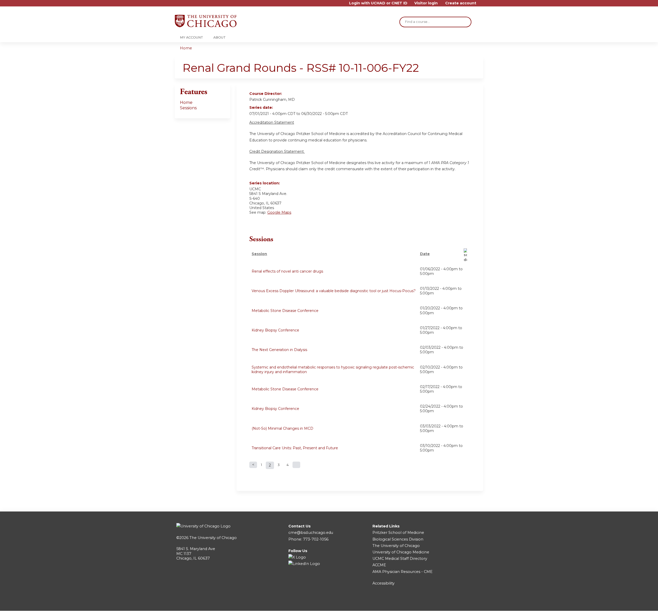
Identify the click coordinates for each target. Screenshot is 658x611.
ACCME (379, 565)
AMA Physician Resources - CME (402, 571)
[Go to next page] (296, 465)
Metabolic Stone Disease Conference (285, 310)
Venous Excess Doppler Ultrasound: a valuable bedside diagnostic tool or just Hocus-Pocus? (334, 291)
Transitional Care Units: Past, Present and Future (295, 448)
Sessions (188, 107)
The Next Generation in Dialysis (279, 349)
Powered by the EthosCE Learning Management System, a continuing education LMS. (465, 602)
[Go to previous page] (253, 465)
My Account (191, 37)
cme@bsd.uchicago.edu (310, 532)
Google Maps (279, 212)
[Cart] (481, 5)
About (219, 37)
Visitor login (426, 3)
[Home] (205, 21)
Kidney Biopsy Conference (275, 330)
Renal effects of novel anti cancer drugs (287, 271)
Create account (460, 3)
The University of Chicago (213, 537)
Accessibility (383, 583)
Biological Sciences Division (397, 539)
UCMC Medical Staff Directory (399, 558)
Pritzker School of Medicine (398, 532)
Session (259, 253)
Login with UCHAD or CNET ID (378, 3)
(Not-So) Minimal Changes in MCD (282, 428)
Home (186, 48)
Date (425, 253)
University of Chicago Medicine (400, 552)
